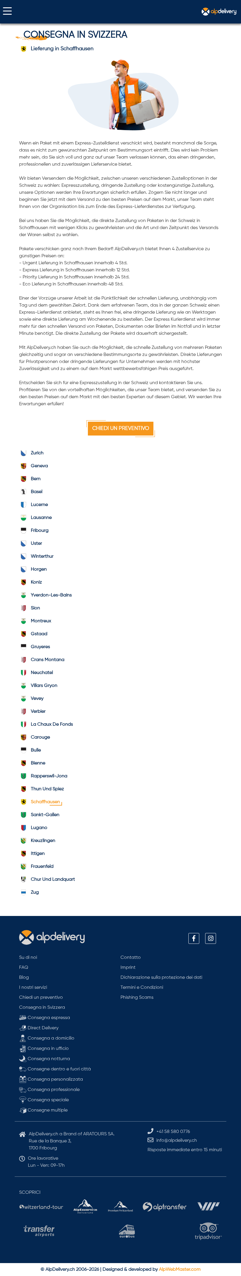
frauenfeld (42, 866)
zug (35, 892)
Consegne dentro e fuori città (58, 1069)
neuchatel (42, 672)
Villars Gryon (44, 685)
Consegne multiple (47, 1110)
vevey (37, 698)
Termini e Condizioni (141, 987)
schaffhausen (45, 802)
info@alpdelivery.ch (176, 1140)
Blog (24, 977)
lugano (39, 828)
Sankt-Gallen (45, 815)
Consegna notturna (48, 1059)
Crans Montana (47, 660)
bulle (36, 750)
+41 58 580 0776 (173, 1131)
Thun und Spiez (47, 789)
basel (36, 492)
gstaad (39, 634)
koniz (36, 582)
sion (35, 608)
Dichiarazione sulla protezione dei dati (161, 977)
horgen (39, 569)
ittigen (38, 853)
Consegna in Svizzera (42, 1007)
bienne (38, 763)
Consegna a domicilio (50, 1038)
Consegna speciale (47, 1100)
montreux (41, 621)
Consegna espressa (48, 1018)
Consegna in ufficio (47, 1048)
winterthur (42, 556)
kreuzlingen (43, 840)
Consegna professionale (53, 1089)
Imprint (127, 967)
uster (36, 543)
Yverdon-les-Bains (51, 595)
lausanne (41, 517)
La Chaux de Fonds (52, 724)
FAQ (23, 967)
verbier (38, 711)
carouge (40, 737)
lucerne (39, 504)
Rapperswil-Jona (49, 776)
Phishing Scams (136, 997)
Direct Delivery (42, 1028)
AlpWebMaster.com (180, 1269)
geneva (39, 466)
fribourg (39, 530)
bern (36, 479)
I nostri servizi (33, 987)
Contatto (130, 957)
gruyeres (40, 647)
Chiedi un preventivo (120, 428)
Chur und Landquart (53, 879)
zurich (37, 453)
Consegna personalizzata (54, 1079)
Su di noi (28, 957)
